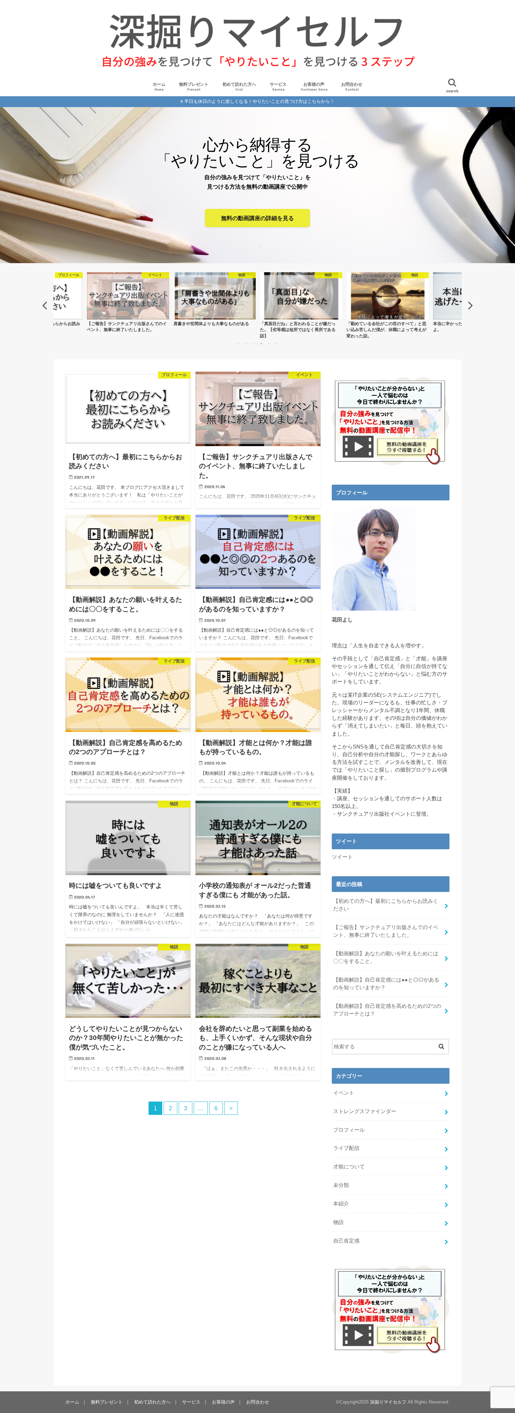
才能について (349, 1166)
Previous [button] (44, 305)
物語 (338, 1222)
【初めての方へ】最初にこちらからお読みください (385, 905)
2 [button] (245, 343)
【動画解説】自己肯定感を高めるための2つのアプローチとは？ (387, 1010)
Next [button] (471, 305)
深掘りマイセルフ (388, 1402)
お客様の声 (314, 86)
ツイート (342, 857)
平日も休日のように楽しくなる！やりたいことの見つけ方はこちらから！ (259, 101)
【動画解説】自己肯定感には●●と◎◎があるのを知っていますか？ (386, 983)
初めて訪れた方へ (239, 86)
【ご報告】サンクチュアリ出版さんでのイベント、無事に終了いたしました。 (385, 931)
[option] (128, 299)
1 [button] (238, 343)
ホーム (159, 86)
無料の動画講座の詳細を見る (257, 218)
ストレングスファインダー (364, 1111)
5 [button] (269, 343)
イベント (343, 1093)
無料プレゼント (193, 86)
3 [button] (253, 343)
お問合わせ (351, 86)
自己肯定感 (346, 1241)
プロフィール (349, 1130)
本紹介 (341, 1204)
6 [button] (276, 343)
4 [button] (261, 343)
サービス (278, 86)
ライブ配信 (346, 1148)
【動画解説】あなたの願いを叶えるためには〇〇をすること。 (385, 957)
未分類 (341, 1185)
